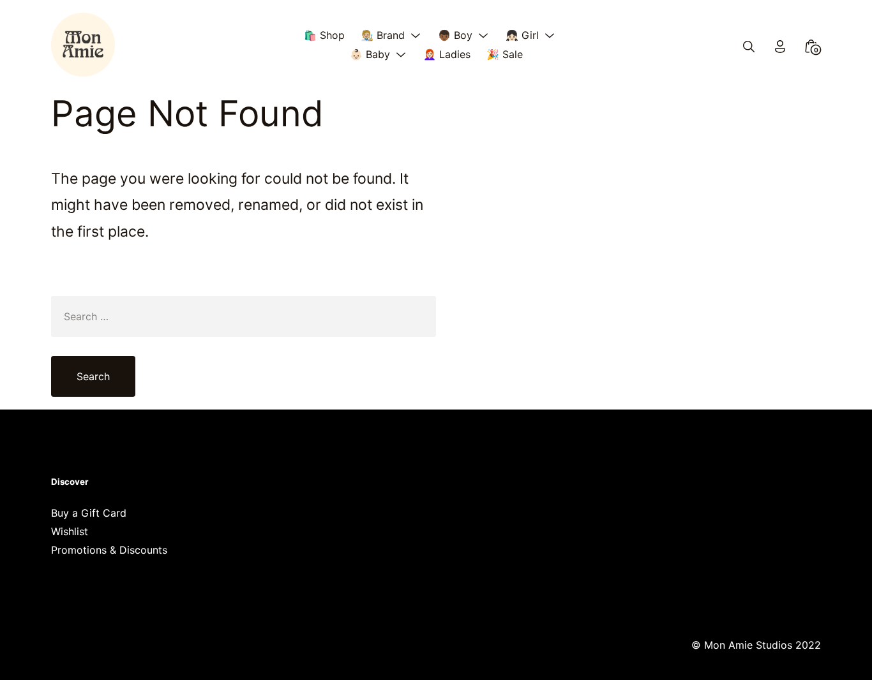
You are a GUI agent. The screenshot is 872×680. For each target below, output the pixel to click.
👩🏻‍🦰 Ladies (446, 54)
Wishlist (69, 531)
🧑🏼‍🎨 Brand (383, 35)
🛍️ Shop (324, 35)
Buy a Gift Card (88, 512)
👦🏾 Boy (455, 35)
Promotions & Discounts (109, 549)
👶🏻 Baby (370, 54)
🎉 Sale (504, 54)
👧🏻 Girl (522, 35)
